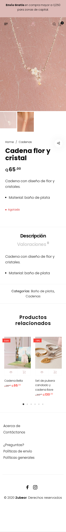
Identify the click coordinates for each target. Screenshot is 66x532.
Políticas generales (18, 457)
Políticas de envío (17, 451)
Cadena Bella (13, 381)
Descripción (33, 236)
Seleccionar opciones (55, 372)
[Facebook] (27, 487)
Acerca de (11, 426)
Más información (24, 372)
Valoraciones (33, 244)
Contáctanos (14, 432)
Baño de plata (42, 291)
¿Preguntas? (13, 445)
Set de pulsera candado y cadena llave (45, 385)
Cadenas (25, 142)
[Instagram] (35, 487)
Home (9, 142)
